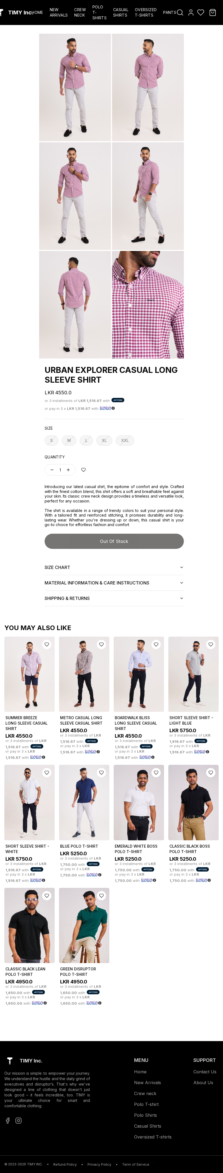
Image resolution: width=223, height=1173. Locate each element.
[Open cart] (213, 12)
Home (37, 12)
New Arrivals (147, 1082)
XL (104, 440)
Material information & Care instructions (97, 583)
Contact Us (204, 1071)
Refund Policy (65, 1164)
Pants (169, 12)
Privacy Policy (99, 1164)
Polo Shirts (145, 1115)
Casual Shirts (147, 1126)
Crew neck (145, 1093)
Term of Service (135, 1164)
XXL (125, 440)
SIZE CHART (57, 567)
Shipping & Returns (67, 598)
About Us (203, 1082)
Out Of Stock (114, 541)
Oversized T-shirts (153, 1137)
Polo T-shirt (146, 1104)
